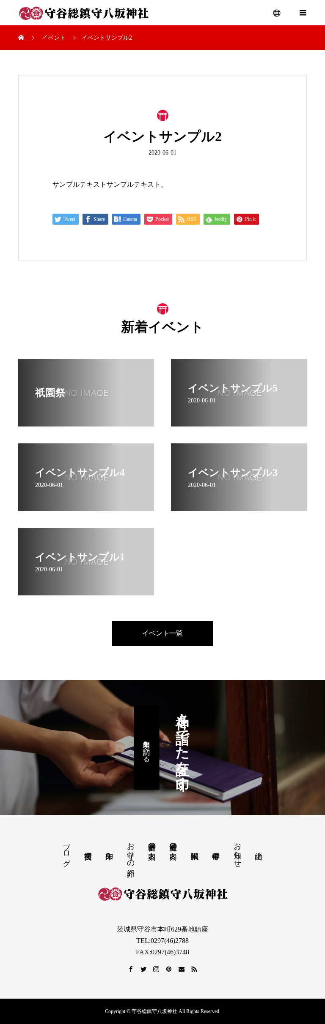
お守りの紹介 (131, 850)
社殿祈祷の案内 (173, 842)
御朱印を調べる (146, 747)
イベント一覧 (162, 633)
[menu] (277, 12)
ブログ (66, 850)
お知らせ (237, 850)
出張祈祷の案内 (152, 842)
